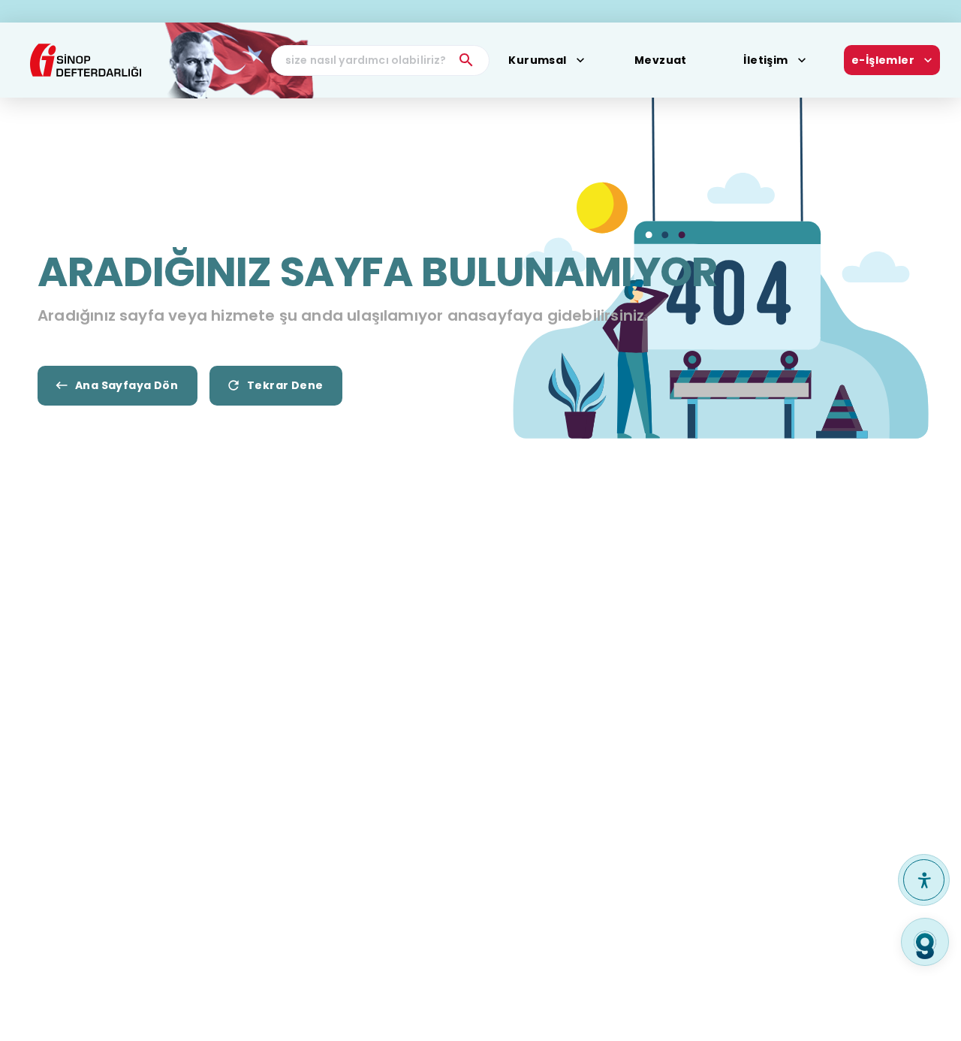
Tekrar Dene (285, 385)
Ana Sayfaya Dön (126, 385)
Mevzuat (660, 60)
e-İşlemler (882, 60)
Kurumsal (537, 60)
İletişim (765, 60)
